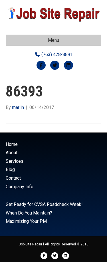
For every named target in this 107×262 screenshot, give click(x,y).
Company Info (19, 186)
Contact (13, 178)
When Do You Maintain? (29, 213)
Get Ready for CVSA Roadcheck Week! (44, 204)
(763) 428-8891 (56, 54)
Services (14, 161)
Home (12, 144)
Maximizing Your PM (26, 221)
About (11, 152)
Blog (10, 169)
